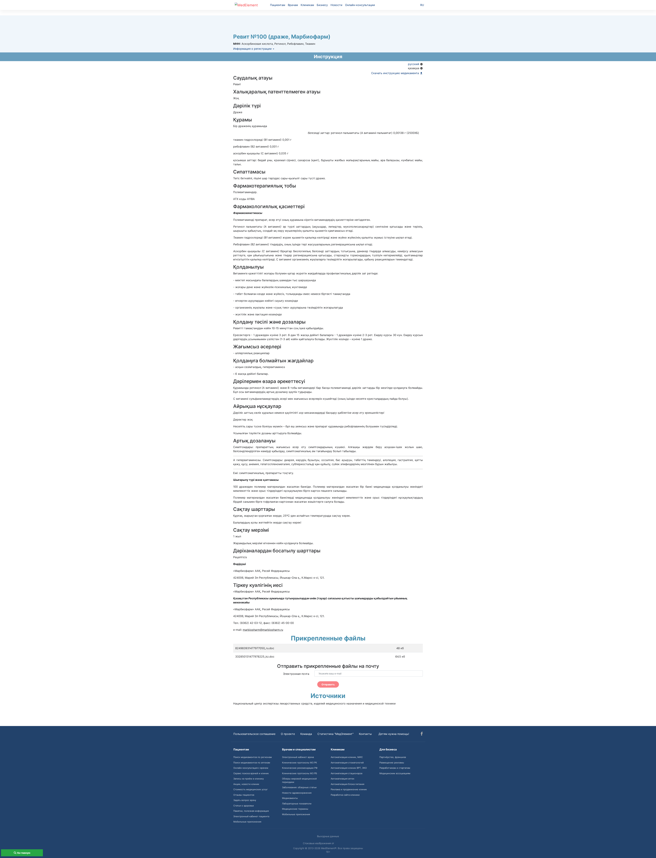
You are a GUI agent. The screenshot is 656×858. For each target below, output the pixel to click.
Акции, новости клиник (246, 784)
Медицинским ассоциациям (394, 773)
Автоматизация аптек (342, 778)
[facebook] (421, 734)
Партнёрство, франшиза (392, 757)
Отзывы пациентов (243, 794)
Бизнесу (322, 5)
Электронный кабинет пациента (251, 816)
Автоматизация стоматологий (347, 762)
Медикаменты (290, 798)
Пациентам (277, 5)
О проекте (288, 734)
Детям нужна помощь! (394, 734)
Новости (336, 5)
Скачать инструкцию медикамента (395, 73)
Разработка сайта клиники (345, 794)
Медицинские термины (295, 808)
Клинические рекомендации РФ (299, 767)
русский (414, 64)
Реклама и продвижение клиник (349, 789)
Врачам (293, 5)
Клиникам (307, 5)
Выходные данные (328, 836)
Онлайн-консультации (360, 5)
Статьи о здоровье (243, 805)
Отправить (328, 684)
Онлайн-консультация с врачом (250, 767)
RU (422, 5)
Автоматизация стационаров (346, 773)
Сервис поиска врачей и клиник (251, 773)
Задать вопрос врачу (244, 800)
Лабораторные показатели (296, 803)
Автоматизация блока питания (347, 784)
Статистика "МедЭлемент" (335, 734)
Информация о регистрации (252, 48)
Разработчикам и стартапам (394, 767)
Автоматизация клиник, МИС (347, 757)
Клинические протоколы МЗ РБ (299, 773)
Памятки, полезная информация (251, 811)
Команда (306, 734)
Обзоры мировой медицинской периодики (299, 780)
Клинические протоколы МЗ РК (299, 762)
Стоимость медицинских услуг (250, 789)
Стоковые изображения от (319, 843)
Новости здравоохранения (296, 792)
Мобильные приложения (247, 821)
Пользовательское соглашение (254, 734)
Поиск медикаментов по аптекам (251, 762)
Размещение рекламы (391, 762)
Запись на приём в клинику (248, 778)
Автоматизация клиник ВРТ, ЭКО (349, 767)
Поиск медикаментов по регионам (252, 757)
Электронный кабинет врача (298, 757)
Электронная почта (296, 673)
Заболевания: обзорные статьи (299, 787)
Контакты (365, 734)
